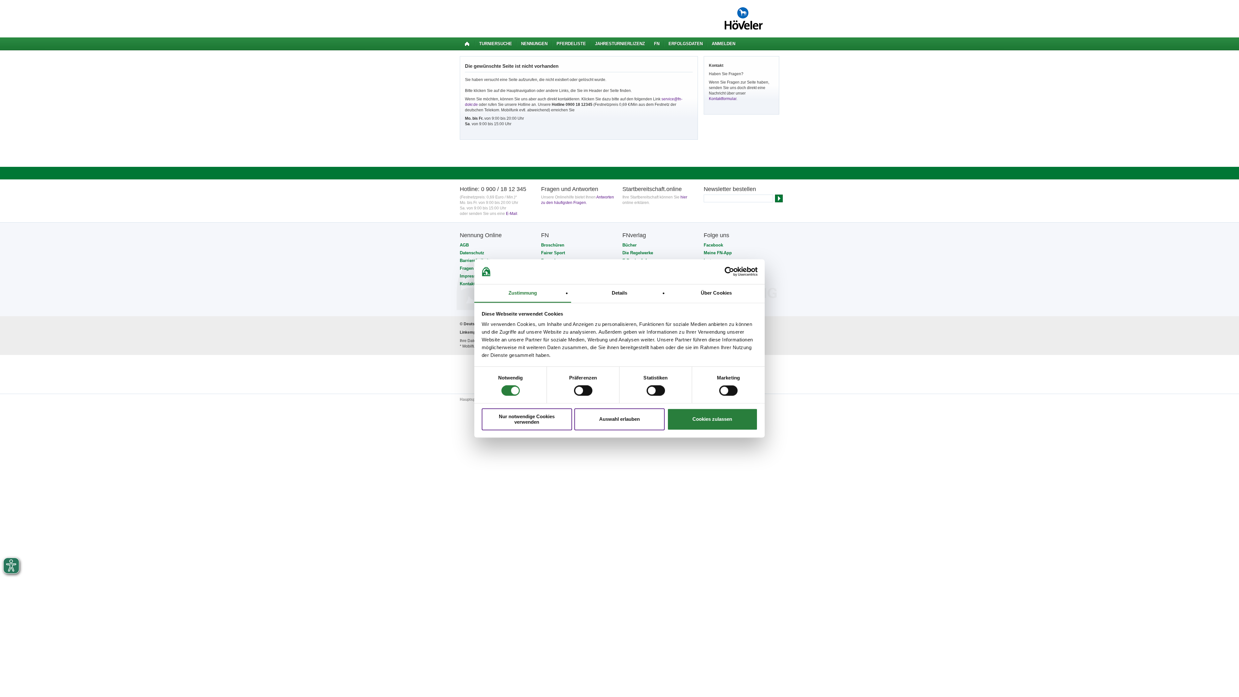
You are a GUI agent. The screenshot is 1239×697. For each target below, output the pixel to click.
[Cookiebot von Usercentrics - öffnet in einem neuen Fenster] (729, 272)
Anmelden (723, 43)
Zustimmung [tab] (523, 293)
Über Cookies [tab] (716, 293)
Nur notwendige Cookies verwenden (527, 419)
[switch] (583, 391)
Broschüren (552, 245)
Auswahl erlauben (619, 419)
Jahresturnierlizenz (620, 43)
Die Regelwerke (637, 252)
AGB (464, 245)
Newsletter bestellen (730, 189)
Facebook (713, 245)
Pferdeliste (571, 43)
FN (657, 43)
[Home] (467, 44)
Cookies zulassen (712, 419)
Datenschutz (472, 252)
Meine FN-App (718, 252)
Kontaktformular (722, 98)
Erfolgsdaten (686, 43)
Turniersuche (495, 43)
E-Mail (511, 213)
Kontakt (467, 283)
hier (683, 197)
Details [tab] (620, 293)
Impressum (471, 276)
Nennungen (534, 43)
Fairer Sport (553, 252)
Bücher (629, 245)
